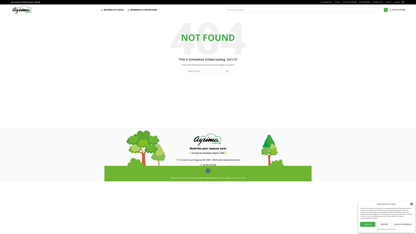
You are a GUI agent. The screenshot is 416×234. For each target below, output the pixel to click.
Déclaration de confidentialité (386, 229)
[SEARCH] (386, 10)
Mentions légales (224, 178)
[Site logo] (22, 10)
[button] (412, 204)
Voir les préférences (403, 224)
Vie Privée (242, 178)
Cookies (234, 178)
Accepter (368, 224)
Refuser (384, 224)
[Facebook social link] (403, 2)
